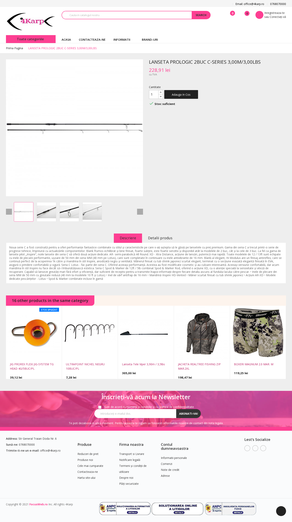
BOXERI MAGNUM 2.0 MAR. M (253, 364)
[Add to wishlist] (39, 355)
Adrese (165, 476)
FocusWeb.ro (38, 504)
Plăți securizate (129, 483)
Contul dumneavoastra (175, 446)
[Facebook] (247, 448)
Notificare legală (129, 460)
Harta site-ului (86, 478)
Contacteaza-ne (87, 472)
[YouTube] (255, 448)
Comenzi (166, 464)
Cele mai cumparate (90, 466)
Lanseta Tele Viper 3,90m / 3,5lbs (143, 364)
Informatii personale (174, 458)
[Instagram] (263, 448)
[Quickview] (28, 355)
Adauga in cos (181, 94)
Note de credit (170, 470)
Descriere (128, 238)
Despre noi (126, 478)
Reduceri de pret (88, 454)
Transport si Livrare (131, 454)
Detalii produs (160, 238)
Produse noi (85, 460)
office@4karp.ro (50, 450)
